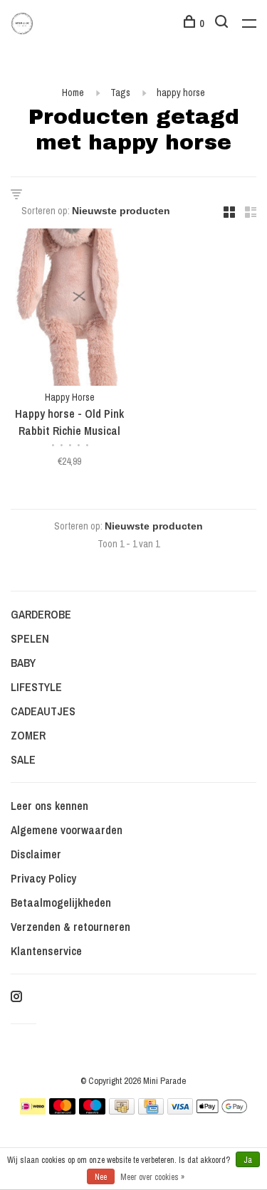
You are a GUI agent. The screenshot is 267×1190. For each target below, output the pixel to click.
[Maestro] (92, 1110)
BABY (23, 662)
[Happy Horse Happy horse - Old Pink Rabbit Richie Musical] (70, 309)
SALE (23, 759)
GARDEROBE (41, 614)
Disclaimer (36, 854)
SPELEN (30, 638)
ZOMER (28, 735)
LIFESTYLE (36, 687)
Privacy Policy (43, 878)
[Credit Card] (151, 1110)
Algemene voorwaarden (66, 830)
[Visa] (180, 1110)
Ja (248, 1160)
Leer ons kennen (49, 805)
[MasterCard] (62, 1110)
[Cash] (122, 1110)
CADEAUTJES (43, 711)
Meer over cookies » (152, 1177)
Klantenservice (46, 951)
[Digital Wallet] (221, 1110)
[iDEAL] (33, 1110)
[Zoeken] (223, 23)
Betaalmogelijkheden (61, 902)
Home (73, 92)
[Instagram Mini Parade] (16, 997)
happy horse (181, 92)
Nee (101, 1177)
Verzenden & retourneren (70, 926)
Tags (120, 92)
